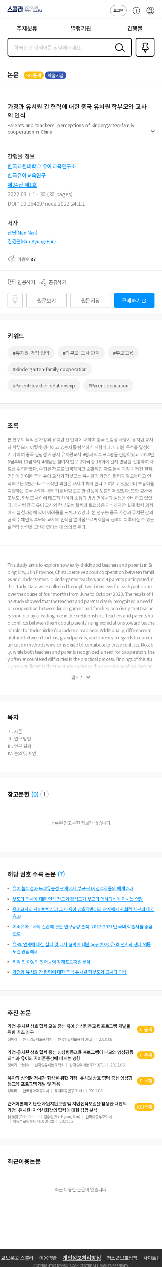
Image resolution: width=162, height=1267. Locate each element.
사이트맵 (152, 1257)
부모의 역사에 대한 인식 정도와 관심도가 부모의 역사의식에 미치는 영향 (77, 898)
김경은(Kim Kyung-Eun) (32, 241)
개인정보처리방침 (82, 1257)
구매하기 (131, 300)
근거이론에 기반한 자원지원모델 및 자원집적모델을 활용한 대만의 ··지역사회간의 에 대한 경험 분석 (67, 1107)
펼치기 (153, 134)
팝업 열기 (44, 794)
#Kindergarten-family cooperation (50, 369)
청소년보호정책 (122, 1257)
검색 (118, 53)
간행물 (135, 28)
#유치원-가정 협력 (31, 352)
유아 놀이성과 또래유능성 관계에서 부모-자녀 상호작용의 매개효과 (72, 888)
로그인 (118, 10)
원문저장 (90, 300)
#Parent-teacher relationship (44, 385)
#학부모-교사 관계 (81, 352)
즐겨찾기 (143, 56)
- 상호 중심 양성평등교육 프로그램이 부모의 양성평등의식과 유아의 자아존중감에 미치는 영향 (70, 1055)
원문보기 (46, 300)
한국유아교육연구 (27, 175)
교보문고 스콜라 (17, 1257)
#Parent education (108, 385)
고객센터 (134, 14)
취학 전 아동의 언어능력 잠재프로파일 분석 (51, 961)
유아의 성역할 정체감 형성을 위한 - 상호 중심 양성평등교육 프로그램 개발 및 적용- (70, 1081)
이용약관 (48, 1257)
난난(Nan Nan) (22, 232)
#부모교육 (123, 352)
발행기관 (81, 28)
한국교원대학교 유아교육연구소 (42, 166)
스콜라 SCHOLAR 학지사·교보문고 (23, 11)
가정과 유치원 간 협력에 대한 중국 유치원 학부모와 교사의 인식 (69, 972)
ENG (150, 14)
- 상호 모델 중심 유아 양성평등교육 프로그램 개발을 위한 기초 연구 (69, 1029)
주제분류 (27, 28)
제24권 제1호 (22, 184)
